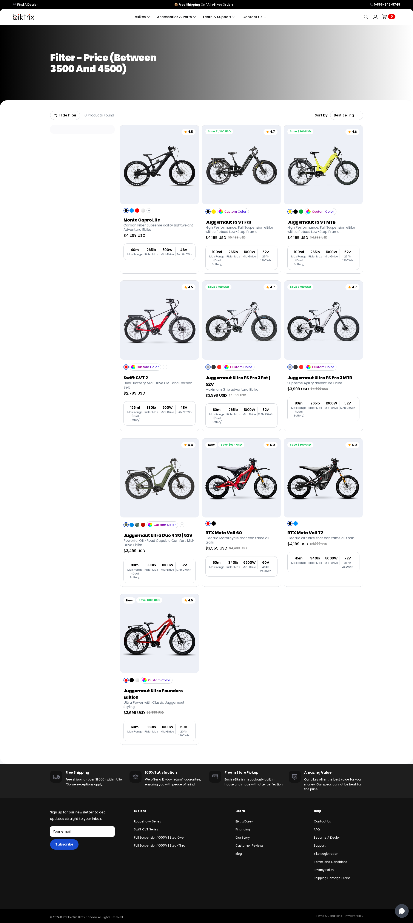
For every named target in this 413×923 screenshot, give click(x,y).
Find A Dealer (27, 4)
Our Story (243, 837)
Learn (240, 811)
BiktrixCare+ (244, 821)
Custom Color (235, 211)
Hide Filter (67, 115)
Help (317, 811)
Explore (140, 811)
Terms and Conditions (330, 862)
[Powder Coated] (221, 211)
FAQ (317, 829)
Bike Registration (326, 854)
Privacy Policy (324, 870)
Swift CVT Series (146, 829)
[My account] (375, 17)
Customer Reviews (250, 845)
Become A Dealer (327, 837)
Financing (243, 829)
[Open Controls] (402, 911)
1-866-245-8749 (387, 4)
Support (320, 845)
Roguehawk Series (147, 821)
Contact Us (322, 821)
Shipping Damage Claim (332, 878)
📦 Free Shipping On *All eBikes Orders (204, 4)
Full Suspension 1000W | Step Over (159, 837)
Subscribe (64, 844)
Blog (239, 854)
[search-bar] (365, 17)
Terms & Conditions (329, 916)
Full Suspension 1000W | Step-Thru (159, 845)
